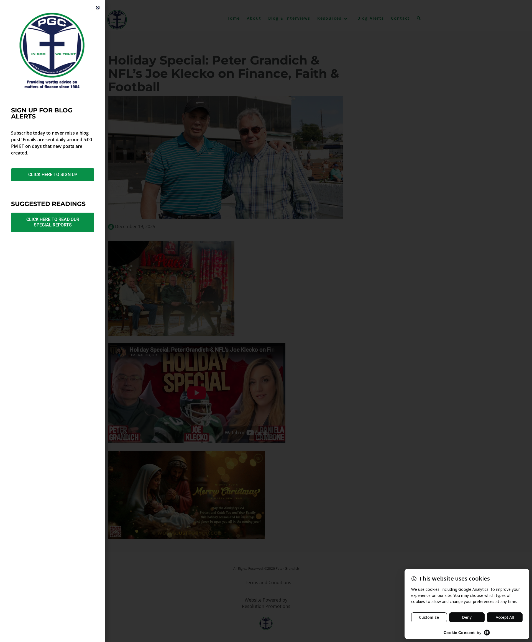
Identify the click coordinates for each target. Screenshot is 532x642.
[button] (98, 8)
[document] (266, 321)
